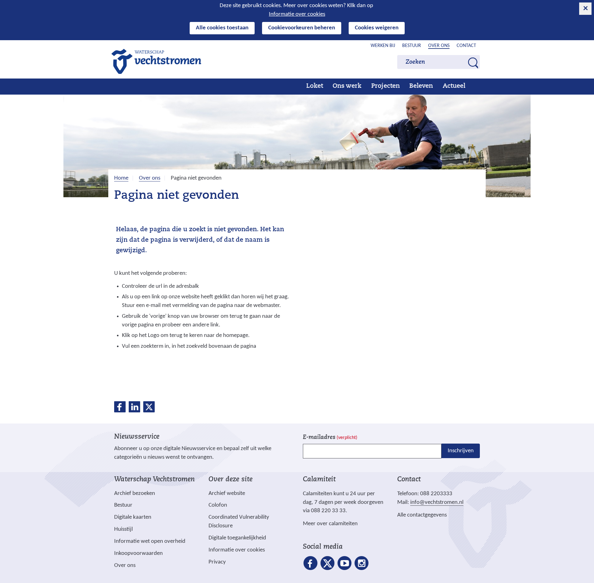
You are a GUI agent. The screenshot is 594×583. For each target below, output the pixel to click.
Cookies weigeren (376, 28)
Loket (314, 86)
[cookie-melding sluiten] (585, 8)
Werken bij (383, 45)
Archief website (227, 493)
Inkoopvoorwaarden (138, 553)
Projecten (385, 86)
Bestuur (411, 45)
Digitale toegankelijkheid (237, 538)
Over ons (439, 45)
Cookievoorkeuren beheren (301, 28)
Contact (466, 45)
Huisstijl (123, 529)
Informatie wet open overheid (149, 541)
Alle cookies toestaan (222, 28)
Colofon (218, 505)
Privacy (217, 562)
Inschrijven (461, 451)
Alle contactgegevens (422, 515)
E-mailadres (330, 437)
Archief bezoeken (134, 493)
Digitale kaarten (132, 517)
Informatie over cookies (297, 14)
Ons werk (347, 86)
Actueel (454, 86)
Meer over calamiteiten (330, 524)
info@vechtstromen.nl (436, 502)
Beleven (421, 86)
